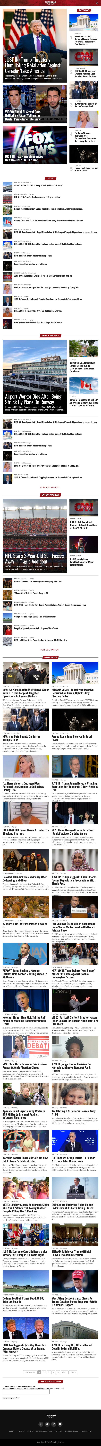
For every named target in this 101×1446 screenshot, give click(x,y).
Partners (58, 1431)
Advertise (20, 1431)
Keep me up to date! (11, 1398)
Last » (73, 1372)
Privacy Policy (86, 1431)
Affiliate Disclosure (44, 1431)
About (11, 1431)
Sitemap (30, 1431)
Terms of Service (71, 1431)
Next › (64, 1372)
